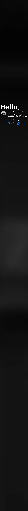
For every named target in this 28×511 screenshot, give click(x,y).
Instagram (20, 123)
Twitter (19, 122)
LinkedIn (10, 123)
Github (19, 124)
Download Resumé (11, 122)
